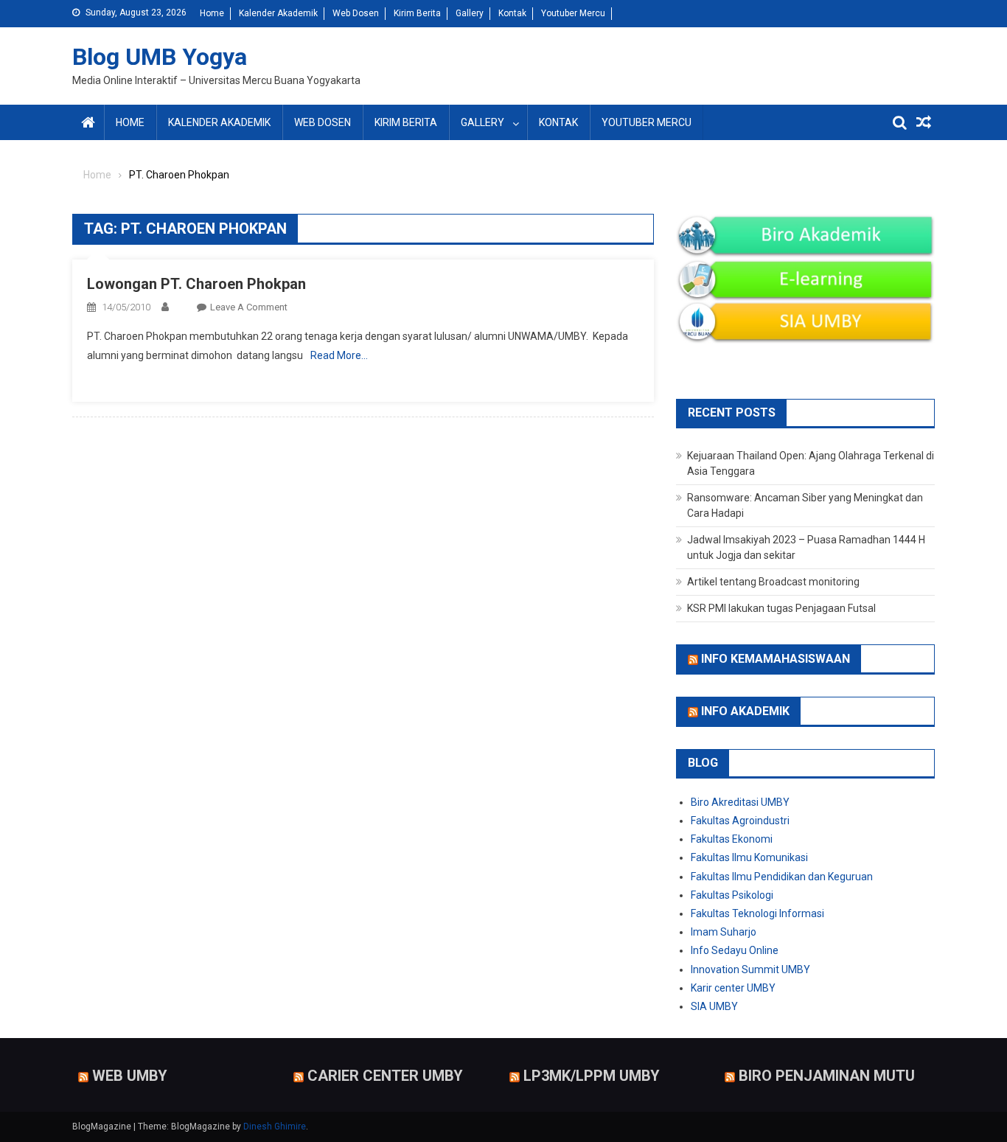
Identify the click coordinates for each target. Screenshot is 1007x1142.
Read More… (339, 355)
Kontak (512, 13)
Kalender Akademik (278, 13)
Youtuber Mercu (573, 13)
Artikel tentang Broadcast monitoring (773, 582)
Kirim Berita (417, 13)
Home (212, 13)
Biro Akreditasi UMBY (740, 802)
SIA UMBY (714, 1006)
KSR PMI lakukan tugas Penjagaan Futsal (781, 608)
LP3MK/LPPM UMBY (591, 1075)
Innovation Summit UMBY (750, 969)
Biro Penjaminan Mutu (827, 1075)
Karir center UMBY (733, 988)
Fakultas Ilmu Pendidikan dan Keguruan (782, 876)
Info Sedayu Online (734, 950)
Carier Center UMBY (385, 1075)
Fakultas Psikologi (732, 895)
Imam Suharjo (723, 932)
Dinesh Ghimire (274, 1126)
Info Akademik (745, 711)
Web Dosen (355, 13)
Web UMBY (129, 1075)
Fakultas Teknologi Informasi (757, 913)
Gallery (470, 13)
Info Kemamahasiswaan (775, 659)
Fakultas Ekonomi (732, 839)
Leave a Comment (249, 307)
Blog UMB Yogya (159, 57)
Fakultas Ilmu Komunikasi (749, 857)
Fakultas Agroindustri (740, 820)
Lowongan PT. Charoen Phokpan (196, 284)
